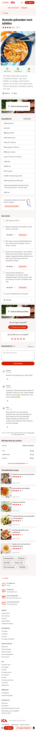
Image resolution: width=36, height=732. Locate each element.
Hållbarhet (5, 690)
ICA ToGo (4, 636)
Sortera (30, 346)
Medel (28, 71)
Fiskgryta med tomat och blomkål (23, 474)
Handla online (5, 613)
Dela (15, 93)
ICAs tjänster (5, 628)
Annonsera (4, 682)
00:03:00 (9, 287)
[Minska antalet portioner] (21, 119)
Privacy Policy (31, 432)
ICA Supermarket (6, 672)
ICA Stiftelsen (5, 693)
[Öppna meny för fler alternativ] (10, 478)
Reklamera (4, 703)
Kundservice (5, 700)
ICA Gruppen (5, 667)
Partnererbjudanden (7, 654)
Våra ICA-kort (5, 657)
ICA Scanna (4, 634)
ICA (2, 661)
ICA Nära (4, 670)
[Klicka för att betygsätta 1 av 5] (12, 338)
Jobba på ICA (5, 685)
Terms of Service (17, 434)
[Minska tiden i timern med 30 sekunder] (4, 234)
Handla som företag (7, 623)
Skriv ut (7, 93)
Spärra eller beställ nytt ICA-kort (10, 708)
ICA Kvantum (5, 675)
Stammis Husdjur (6, 652)
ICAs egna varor (6, 664)
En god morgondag (6, 695)
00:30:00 (9, 266)
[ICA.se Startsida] (13, 2)
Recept (6, 13)
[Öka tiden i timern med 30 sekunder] (14, 234)
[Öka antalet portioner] (33, 119)
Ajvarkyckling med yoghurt (21, 488)
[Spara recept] (10, 475)
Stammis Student (6, 649)
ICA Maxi (3, 677)
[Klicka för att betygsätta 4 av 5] (20, 338)
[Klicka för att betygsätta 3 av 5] (18, 338)
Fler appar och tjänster (7, 639)
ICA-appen (4, 631)
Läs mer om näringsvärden (16, 463)
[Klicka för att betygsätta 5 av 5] (23, 338)
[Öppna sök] (21, 2)
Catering (3, 618)
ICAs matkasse (5, 616)
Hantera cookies (6, 713)
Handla (3, 610)
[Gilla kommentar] (7, 379)
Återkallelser (5, 706)
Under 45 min (7, 71)
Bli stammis (4, 646)
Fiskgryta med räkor (18, 502)
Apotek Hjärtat (5, 621)
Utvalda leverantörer (7, 680)
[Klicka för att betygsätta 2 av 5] (15, 338)
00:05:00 (9, 235)
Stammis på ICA (6, 643)
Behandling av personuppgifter (10, 711)
